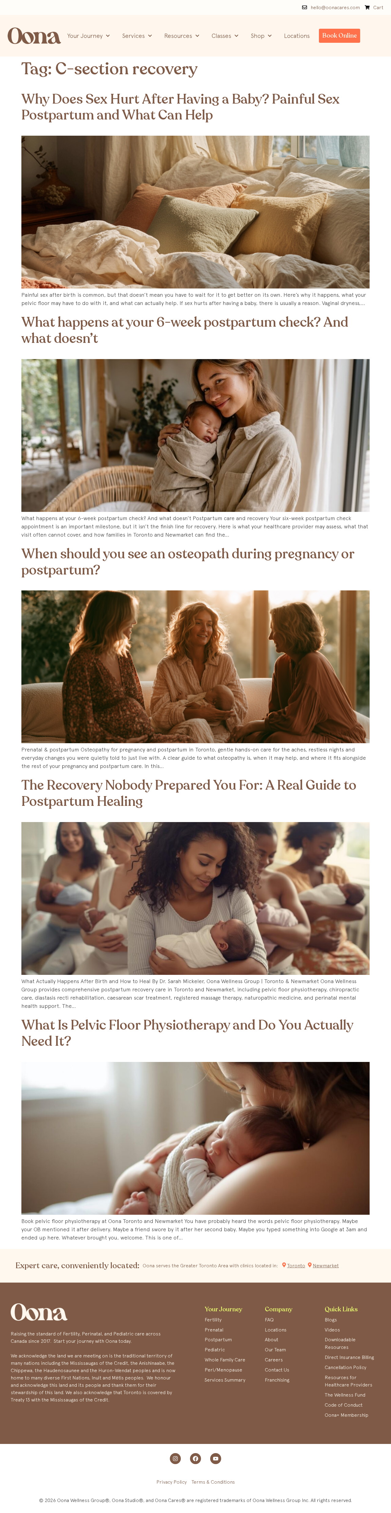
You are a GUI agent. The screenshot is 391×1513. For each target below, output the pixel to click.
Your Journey (85, 35)
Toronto (296, 1265)
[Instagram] (175, 1458)
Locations (297, 35)
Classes (221, 35)
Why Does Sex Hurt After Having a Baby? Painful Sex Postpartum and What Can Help (180, 107)
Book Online (339, 35)
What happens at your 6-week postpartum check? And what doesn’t (184, 330)
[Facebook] (195, 1458)
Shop (258, 35)
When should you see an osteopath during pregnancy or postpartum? (187, 562)
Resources (178, 35)
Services (133, 35)
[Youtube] (215, 1458)
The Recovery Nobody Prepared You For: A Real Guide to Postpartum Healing (188, 793)
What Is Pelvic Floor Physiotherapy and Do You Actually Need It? (187, 1033)
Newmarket (326, 1265)
